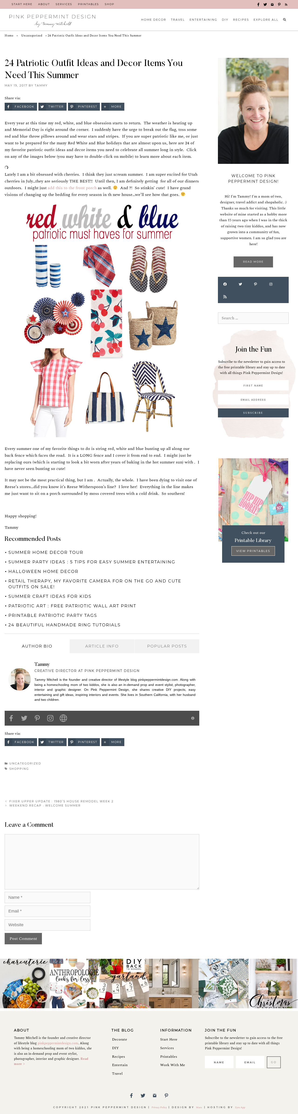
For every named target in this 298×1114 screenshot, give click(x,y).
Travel (117, 1073)
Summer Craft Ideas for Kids (49, 596)
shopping (19, 768)
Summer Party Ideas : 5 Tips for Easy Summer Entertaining (91, 562)
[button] (258, 4)
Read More (253, 261)
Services (167, 1048)
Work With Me (172, 1065)
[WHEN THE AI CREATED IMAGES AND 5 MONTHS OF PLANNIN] (174, 983)
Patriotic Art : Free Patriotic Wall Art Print (72, 605)
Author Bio (37, 646)
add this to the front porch (72, 188)
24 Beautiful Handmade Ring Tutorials (64, 625)
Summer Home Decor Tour (45, 552)
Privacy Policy (159, 1107)
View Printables (253, 551)
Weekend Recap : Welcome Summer (45, 805)
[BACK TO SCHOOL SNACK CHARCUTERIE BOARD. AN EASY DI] (25, 983)
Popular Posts (167, 646)
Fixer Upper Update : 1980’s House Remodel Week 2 (61, 801)
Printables (168, 1056)
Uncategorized (31, 35)
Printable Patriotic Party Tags (52, 615)
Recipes (118, 1056)
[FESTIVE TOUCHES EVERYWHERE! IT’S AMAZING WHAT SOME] (273, 983)
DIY (115, 1048)
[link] (22, 4)
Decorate (119, 1039)
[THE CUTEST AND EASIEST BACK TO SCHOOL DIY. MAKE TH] (124, 983)
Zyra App (240, 1107)
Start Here (168, 1039)
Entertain (120, 1065)
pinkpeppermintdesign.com (58, 1043)
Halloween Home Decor (43, 571)
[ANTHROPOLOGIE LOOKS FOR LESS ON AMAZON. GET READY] (74, 983)
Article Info (102, 646)
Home (9, 35)
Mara (199, 1107)
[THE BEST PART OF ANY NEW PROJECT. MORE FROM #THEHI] (223, 983)
